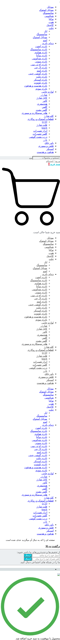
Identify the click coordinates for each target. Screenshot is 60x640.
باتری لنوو (42, 70)
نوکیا (51, 19)
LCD (44, 122)
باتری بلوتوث (40, 82)
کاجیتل (50, 25)
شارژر (43, 94)
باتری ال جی (40, 67)
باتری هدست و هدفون (35, 85)
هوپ (51, 22)
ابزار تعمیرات (40, 130)
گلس (44, 107)
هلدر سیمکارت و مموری (34, 113)
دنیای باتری (48, 43)
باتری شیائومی (39, 58)
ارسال (28, 555)
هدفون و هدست (45, 152)
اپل (45, 31)
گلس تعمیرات (40, 134)
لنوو (45, 40)
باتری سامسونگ (38, 49)
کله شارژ (49, 116)
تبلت (51, 28)
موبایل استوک (46, 10)
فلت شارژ (41, 125)
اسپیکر (50, 149)
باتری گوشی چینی (37, 73)
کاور (45, 101)
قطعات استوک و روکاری (41, 119)
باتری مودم (41, 88)
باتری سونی (41, 61)
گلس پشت (41, 110)
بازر (45, 140)
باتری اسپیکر (40, 79)
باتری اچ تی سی (39, 64)
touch (44, 127)
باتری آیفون (41, 46)
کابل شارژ (41, 97)
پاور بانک (49, 143)
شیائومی (49, 16)
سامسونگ (48, 13)
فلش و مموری (46, 146)
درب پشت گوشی (38, 137)
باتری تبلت (41, 76)
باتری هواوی (40, 52)
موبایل (50, 7)
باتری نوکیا (41, 55)
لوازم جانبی (47, 91)
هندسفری (42, 104)
